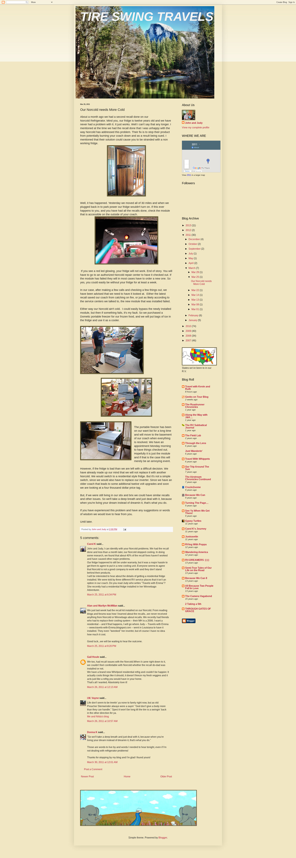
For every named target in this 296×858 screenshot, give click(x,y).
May (191, 258)
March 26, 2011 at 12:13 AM (102, 687)
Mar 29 (195, 272)
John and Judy (194, 123)
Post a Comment (93, 769)
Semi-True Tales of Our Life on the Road (198, 569)
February (194, 315)
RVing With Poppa (196, 544)
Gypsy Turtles (193, 521)
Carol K (91, 544)
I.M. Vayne (93, 698)
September (195, 248)
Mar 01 (195, 309)
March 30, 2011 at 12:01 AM (102, 762)
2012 (189, 230)
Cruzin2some (193, 487)
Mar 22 (195, 290)
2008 (189, 335)
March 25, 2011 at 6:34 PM (101, 594)
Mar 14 (195, 295)
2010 (189, 326)
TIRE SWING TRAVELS (146, 16)
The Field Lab (193, 435)
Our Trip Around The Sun (197, 467)
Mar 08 (195, 304)
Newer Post (87, 776)
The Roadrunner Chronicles (194, 405)
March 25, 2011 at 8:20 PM (101, 646)
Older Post (166, 776)
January (193, 320)
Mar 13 (195, 299)
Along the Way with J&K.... (196, 416)
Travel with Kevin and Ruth (197, 387)
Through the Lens (195, 443)
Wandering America (196, 552)
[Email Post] (124, 529)
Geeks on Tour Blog (196, 397)
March (192, 268)
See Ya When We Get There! (197, 511)
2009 (189, 331)
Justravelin (191, 536)
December (195, 239)
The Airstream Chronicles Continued (198, 478)
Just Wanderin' (194, 451)
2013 (189, 225)
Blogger (162, 837)
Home (127, 776)
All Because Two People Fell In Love (199, 587)
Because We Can (195, 495)
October (193, 244)
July (191, 253)
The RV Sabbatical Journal (196, 426)
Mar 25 (195, 277)
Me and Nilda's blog (98, 716)
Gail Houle (93, 657)
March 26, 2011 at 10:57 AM (102, 721)
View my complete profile (195, 127)
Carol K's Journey (195, 528)
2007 (189, 340)
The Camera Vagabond (198, 596)
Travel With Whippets (197, 459)
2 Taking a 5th (193, 604)
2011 (189, 175)
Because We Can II (196, 578)
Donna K (92, 732)
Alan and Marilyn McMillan (102, 605)
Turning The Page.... (196, 503)
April (191, 263)
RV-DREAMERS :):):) (197, 560)
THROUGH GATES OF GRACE (198, 610)
